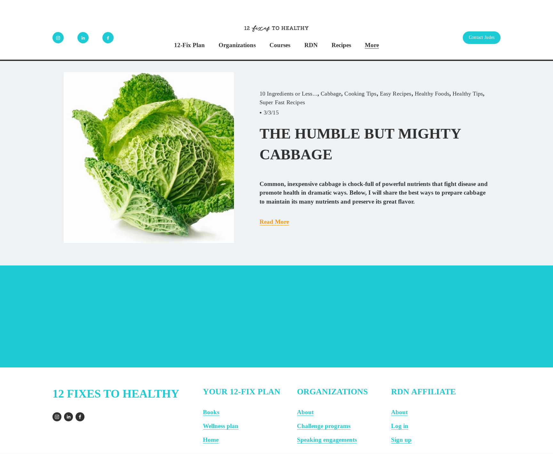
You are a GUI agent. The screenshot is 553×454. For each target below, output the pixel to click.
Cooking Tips (360, 93)
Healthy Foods (432, 93)
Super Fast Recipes (282, 102)
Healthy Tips (468, 93)
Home (211, 439)
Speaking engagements (327, 439)
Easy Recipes (396, 93)
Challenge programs (323, 426)
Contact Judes (482, 37)
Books (211, 412)
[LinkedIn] (83, 37)
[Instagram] (58, 37)
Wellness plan (220, 426)
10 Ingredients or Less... (288, 93)
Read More (274, 221)
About (305, 412)
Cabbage (331, 93)
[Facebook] (108, 37)
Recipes (341, 45)
